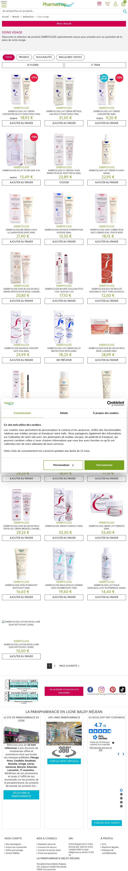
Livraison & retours (47, 847)
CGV (104, 844)
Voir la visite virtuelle (64, 761)
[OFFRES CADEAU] (99, 4)
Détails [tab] (64, 413)
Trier (96, 65)
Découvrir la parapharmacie (21, 794)
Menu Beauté (64, 23)
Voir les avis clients (107, 822)
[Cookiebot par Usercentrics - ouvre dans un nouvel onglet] (109, 403)
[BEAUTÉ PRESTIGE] (107, 4)
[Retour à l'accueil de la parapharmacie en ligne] (58, 4)
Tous (9, 57)
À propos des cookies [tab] (106, 413)
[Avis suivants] (123, 754)
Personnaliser (61, 465)
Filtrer (33, 65)
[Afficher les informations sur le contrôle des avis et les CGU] (113, 742)
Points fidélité (12, 853)
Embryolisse (28, 16)
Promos (24, 57)
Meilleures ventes (70, 57)
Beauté (15, 16)
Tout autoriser (104, 465)
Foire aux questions (47, 853)
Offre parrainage (14, 850)
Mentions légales (110, 847)
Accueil (5, 16)
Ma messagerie (13, 844)
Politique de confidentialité (109, 852)
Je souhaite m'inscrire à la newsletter (64, 691)
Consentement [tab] (22, 413)
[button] (115, 4)
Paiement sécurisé (46, 844)
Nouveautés (44, 57)
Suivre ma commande (16, 847)
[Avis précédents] (118, 754)
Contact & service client (49, 850)
